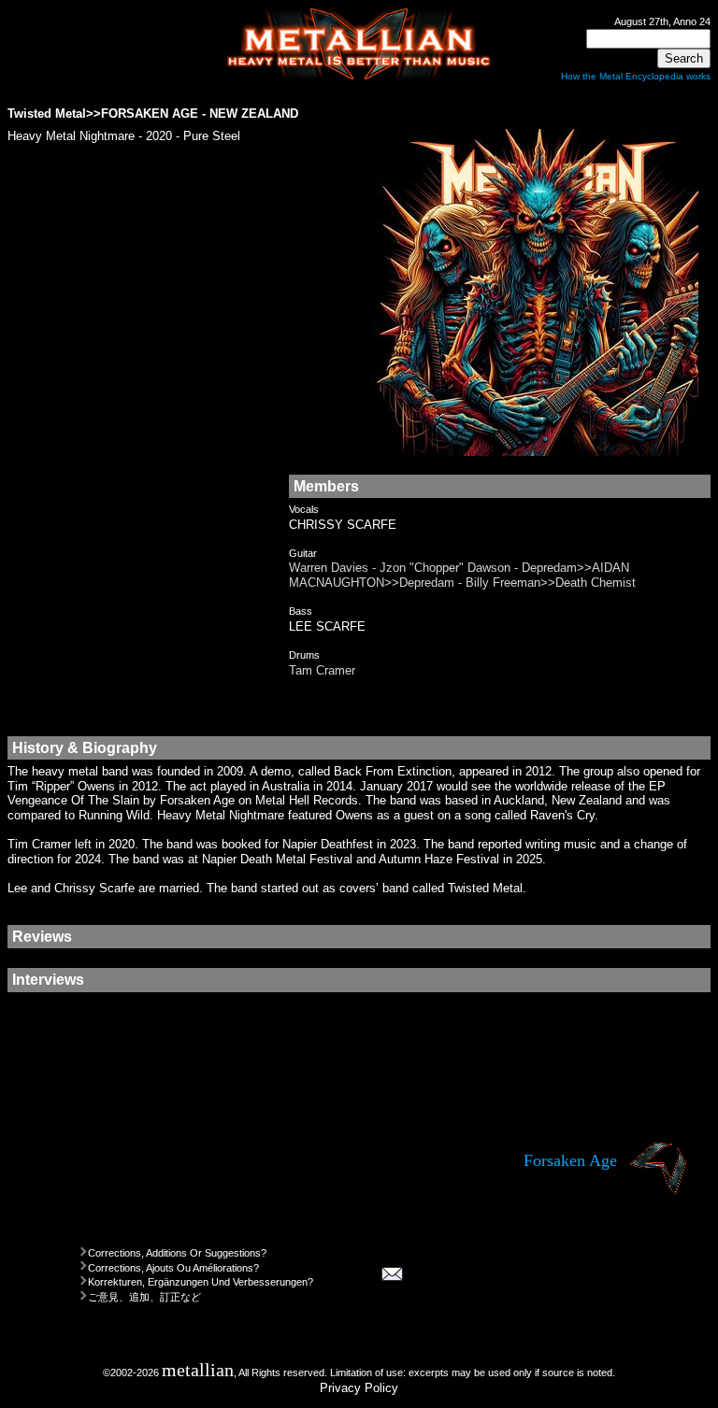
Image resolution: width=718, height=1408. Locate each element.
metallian (198, 1370)
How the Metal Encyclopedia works (636, 76)
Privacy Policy (359, 1388)
